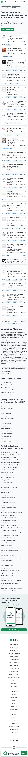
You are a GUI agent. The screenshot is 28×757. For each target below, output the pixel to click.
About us (14, 717)
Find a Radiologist (14, 674)
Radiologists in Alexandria (6, 568)
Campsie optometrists (6, 438)
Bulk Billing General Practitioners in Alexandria (11, 459)
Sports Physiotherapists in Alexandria (9, 583)
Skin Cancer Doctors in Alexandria (8, 578)
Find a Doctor (14, 647)
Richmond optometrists (6, 416)
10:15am (8, 44)
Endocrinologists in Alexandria (7, 515)
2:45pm (11, 123)
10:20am (15, 279)
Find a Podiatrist (14, 656)
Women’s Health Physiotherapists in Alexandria (11, 588)
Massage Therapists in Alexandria (8, 525)
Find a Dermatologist (14, 671)
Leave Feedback (14, 686)
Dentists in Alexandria (6, 500)
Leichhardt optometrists (6, 413)
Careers (14, 720)
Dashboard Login (14, 706)
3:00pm (15, 240)
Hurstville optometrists (6, 441)
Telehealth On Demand (6, 382)
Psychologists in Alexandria (7, 565)
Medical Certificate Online (7, 384)
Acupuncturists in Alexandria (7, 477)
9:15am (8, 109)
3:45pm (15, 302)
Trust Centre (14, 732)
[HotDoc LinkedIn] (14, 740)
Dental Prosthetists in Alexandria (8, 497)
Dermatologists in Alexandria (7, 505)
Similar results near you (14, 323)
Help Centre (14, 683)
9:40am (8, 279)
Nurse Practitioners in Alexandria (8, 530)
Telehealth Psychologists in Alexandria (9, 469)
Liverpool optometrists (6, 436)
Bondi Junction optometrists (7, 418)
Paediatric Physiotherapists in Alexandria (10, 547)
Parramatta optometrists (6, 428)
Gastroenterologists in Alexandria (8, 520)
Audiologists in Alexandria (6, 480)
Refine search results (7, 29)
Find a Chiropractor (14, 659)
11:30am (15, 174)
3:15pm (18, 123)
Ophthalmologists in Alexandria (8, 537)
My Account (14, 680)
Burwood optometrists (6, 411)
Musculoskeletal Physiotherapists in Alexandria (11, 527)
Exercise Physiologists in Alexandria (9, 517)
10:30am (15, 70)
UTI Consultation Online (6, 394)
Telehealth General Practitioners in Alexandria (11, 464)
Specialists (14, 703)
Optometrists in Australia (6, 6)
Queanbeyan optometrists (7, 408)
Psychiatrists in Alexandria (7, 563)
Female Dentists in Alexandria (7, 472)
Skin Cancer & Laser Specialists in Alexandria (11, 580)
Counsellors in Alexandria (6, 492)
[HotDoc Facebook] (11, 740)
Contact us (14, 723)
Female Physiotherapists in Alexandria (9, 474)
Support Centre (14, 709)
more (24, 44)
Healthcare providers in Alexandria (9, 590)
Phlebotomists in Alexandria (7, 553)
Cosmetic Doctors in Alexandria (8, 490)
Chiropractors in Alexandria (7, 485)
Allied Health (14, 697)
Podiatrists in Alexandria (6, 560)
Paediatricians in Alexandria (7, 545)
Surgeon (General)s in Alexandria (8, 585)
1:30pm (8, 315)
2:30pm (10, 135)
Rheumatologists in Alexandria (8, 575)
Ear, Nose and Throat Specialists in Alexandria (11, 512)
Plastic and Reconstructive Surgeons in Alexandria (12, 558)
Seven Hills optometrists (6, 431)
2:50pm (17, 135)
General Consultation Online (7, 389)
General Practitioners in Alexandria (9, 522)
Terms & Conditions (14, 726)
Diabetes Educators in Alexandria (8, 507)
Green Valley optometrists (6, 433)
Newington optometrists (6, 426)
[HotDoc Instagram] (16, 740)
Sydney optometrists (5, 406)
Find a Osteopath (14, 668)
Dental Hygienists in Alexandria (8, 495)
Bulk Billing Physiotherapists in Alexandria (10, 462)
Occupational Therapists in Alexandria (9, 535)
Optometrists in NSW (16, 6)
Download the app (14, 630)
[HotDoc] (4, 2)
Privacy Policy (14, 729)
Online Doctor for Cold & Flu (7, 392)
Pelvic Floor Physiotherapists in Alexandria (10, 550)
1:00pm (8, 255)
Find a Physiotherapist (14, 653)
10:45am (8, 174)
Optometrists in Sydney (6, 371)
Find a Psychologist (14, 662)
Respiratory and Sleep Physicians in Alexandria (11, 573)
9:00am (11, 228)
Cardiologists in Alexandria (7, 482)
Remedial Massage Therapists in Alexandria (10, 570)
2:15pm (18, 83)
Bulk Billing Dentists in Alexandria (8, 457)
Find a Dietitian (14, 665)
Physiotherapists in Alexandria (7, 555)
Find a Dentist (14, 650)
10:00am (8, 70)
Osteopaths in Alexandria (6, 542)
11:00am (8, 97)
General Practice (14, 694)
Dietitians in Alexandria (6, 510)
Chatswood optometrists (6, 421)
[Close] (1, 753)
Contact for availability (7, 56)
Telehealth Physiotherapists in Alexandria (10, 467)
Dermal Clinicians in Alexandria (8, 502)
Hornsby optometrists (6, 423)
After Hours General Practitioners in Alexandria (11, 454)
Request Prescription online (7, 387)
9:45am (15, 109)
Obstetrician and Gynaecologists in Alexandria (11, 532)
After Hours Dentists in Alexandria (9, 452)
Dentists (14, 700)
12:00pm (15, 97)
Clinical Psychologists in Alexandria (9, 487)
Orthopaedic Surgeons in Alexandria (9, 540)
